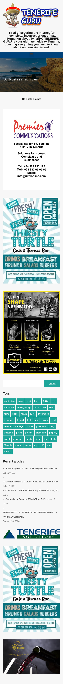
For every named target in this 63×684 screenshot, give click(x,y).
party (52, 426)
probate (29, 432)
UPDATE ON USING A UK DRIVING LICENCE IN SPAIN (30, 481)
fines (51, 407)
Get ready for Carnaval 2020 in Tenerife (24, 499)
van (49, 445)
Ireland (20, 420)
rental (7, 439)
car (54, 401)
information (43, 414)
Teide (53, 439)
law (36, 420)
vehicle (7, 451)
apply (20, 401)
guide (14, 414)
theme (18, 445)
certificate (9, 407)
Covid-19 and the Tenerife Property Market (25, 490)
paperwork (41, 426)
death (36, 407)
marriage (19, 426)
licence (7, 426)
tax (45, 439)
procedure (41, 432)
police (19, 432)
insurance (9, 420)
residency (18, 439)
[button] (31, 54)
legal (53, 420)
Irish (29, 420)
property (53, 432)
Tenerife (8, 445)
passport (8, 432)
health (24, 414)
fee (44, 407)
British (46, 401)
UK (42, 445)
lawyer (45, 420)
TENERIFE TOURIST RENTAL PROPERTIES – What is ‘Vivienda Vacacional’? (30, 514)
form (6, 414)
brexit (37, 401)
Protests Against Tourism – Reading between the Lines (31, 468)
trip (35, 445)
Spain (38, 439)
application (9, 401)
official (30, 426)
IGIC (32, 414)
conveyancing (23, 407)
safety (29, 439)
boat (29, 401)
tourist (28, 445)
